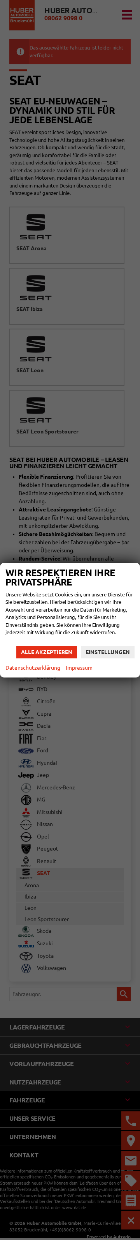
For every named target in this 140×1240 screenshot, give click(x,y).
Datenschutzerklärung (32, 668)
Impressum (79, 668)
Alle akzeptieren (46, 652)
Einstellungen (108, 652)
